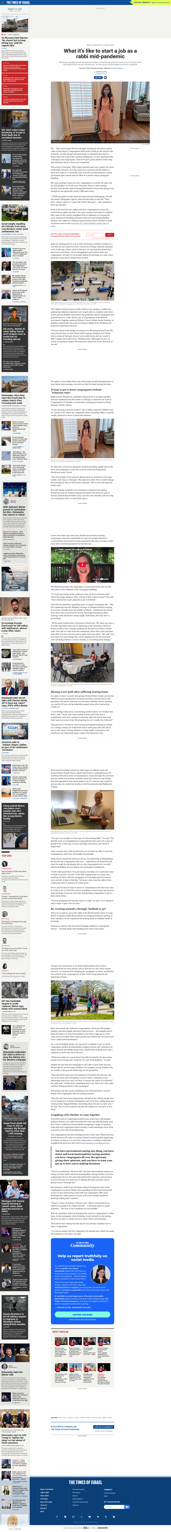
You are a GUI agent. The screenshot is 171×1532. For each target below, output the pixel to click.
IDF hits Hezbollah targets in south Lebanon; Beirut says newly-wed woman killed (14, 1005)
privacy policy (76, 1492)
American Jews (96, 1417)
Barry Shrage (5, 918)
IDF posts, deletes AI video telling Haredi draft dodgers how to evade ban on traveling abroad (14, 334)
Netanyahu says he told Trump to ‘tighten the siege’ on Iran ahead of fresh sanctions (13, 1439)
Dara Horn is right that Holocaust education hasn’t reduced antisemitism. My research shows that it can (15, 878)
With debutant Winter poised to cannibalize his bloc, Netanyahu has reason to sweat (14, 511)
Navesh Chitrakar (18, 1173)
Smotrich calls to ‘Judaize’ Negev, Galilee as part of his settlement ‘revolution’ (15, 746)
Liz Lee (14, 1172)
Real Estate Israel (46, 1502)
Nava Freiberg (7, 234)
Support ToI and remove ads (161, 2)
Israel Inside (44, 1496)
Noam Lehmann (18, 659)
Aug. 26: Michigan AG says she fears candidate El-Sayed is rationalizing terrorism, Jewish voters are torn (19, 1251)
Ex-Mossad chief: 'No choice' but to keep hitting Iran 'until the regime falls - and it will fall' (14, 79)
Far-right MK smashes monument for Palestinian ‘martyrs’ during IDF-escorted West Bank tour (19, 174)
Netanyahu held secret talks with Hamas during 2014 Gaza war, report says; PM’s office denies (15, 702)
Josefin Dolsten (101, 72)
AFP (15, 461)
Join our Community (142, 2)
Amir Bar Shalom (15, 1047)
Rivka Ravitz (5, 970)
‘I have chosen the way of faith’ (13, 973)
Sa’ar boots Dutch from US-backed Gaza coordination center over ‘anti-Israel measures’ (19, 469)
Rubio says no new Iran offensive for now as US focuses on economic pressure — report (19, 1475)
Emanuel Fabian (7, 140)
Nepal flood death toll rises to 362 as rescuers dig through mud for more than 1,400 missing (14, 1128)
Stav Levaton (21, 182)
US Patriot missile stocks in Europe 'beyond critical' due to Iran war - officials (14, 101)
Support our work (82, 1314)
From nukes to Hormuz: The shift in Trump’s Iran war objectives (19, 1462)
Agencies (11, 1136)
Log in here (109, 1431)
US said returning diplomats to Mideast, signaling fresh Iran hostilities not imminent (19, 1503)
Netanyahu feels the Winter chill (12, 1373)
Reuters (21, 234)
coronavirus (70, 1417)
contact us (75, 1505)
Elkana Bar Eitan (6, 893)
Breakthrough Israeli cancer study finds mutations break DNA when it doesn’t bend (88, 1378)
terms (107, 238)
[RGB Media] (87, 1528)
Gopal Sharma (8, 1172)
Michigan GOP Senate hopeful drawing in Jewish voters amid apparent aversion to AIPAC (12, 1206)
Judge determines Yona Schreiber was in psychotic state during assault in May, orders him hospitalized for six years (14, 828)
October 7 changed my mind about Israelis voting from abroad (15, 897)
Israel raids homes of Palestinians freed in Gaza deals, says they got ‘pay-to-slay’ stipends (20, 653)
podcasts (43, 1508)
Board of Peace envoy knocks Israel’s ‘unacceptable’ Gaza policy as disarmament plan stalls (104, 1352)
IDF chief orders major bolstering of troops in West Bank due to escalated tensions (13, 134)
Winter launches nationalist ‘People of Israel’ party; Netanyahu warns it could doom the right (75, 1352)
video (42, 1511)
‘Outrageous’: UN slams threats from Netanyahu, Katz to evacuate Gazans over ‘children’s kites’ (20, 455)
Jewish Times (62, 1417)
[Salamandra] (103, 1527)
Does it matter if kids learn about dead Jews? (14, 872)
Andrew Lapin (6, 1214)
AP (13, 1468)
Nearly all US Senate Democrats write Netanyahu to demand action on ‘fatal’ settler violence (19, 295)
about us (75, 1496)
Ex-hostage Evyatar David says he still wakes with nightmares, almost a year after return (14, 627)
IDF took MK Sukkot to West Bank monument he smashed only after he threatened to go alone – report (19, 159)
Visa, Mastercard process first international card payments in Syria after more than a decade (18, 1030)
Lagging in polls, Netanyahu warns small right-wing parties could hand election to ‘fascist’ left (14, 556)
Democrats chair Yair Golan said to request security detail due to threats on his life (20, 768)
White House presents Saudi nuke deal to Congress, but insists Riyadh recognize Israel (20, 1490)
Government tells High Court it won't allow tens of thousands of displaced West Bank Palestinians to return (15, 68)
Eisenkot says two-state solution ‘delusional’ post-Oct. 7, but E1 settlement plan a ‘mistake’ (20, 252)
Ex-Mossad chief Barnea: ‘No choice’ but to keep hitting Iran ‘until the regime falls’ (15, 42)
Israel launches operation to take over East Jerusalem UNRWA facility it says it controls (19, 666)
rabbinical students (85, 1417)
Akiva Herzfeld (6, 945)
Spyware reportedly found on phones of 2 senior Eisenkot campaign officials (19, 779)
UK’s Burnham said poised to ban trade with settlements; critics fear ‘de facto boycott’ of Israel (61, 1378)
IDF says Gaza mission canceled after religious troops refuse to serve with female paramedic (61, 1352)
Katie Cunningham (6, 868)
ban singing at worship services (95, 1143)
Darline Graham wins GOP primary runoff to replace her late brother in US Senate (20, 1282)
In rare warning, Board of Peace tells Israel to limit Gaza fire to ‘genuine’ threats (19, 440)
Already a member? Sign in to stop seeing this (82, 1319)
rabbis (77, 1417)
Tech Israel (44, 1499)
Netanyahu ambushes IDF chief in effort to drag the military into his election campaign (14, 1056)
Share (99, 77)
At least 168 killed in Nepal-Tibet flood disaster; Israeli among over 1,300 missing (14, 1156)
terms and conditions (78, 1489)
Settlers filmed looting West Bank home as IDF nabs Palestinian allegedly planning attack (19, 279)
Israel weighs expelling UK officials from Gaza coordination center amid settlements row (15, 228)
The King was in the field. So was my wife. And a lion (14, 949)
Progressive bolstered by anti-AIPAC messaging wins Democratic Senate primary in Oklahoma (18, 1268)
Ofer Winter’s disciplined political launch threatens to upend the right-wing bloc (104, 1379)
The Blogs (43, 1505)
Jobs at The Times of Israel (80, 1502)
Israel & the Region (46, 1489)
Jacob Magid (15, 405)
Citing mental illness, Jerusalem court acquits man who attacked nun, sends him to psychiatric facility (14, 812)
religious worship (107, 1417)
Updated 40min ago (13, 34)
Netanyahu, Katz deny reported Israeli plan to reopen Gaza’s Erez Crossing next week (13, 399)
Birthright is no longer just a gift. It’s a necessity (14, 922)
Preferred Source (117, 68)
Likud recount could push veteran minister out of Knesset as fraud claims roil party (14, 545)
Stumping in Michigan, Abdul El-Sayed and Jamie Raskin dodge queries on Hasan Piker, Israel (19, 1233)
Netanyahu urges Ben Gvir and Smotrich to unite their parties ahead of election (13, 90)
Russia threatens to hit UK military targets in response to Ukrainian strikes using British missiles (14, 1319)
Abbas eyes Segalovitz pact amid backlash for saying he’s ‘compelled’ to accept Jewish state (20, 792)
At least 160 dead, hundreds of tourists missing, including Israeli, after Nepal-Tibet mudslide (14, 1167)
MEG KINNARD (17, 1287)
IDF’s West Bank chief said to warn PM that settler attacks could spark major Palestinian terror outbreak (19, 191)
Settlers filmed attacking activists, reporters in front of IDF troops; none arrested (75, 1377)
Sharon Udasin (18, 1275)
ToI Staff (4, 48)
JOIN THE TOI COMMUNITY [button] (104, 1427)
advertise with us (77, 1499)
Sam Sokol (13, 502)
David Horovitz (13, 1367)
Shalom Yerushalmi (8, 539)
